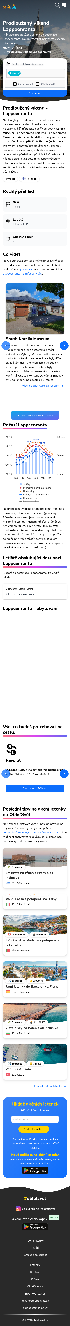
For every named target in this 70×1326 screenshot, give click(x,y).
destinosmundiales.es (35, 1301)
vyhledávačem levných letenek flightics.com (30, 833)
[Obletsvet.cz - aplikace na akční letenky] (35, 1170)
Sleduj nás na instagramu (38, 1209)
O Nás (35, 1279)
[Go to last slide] (5, 345)
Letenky (35, 1265)
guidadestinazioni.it (35, 1308)
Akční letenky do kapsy (35, 1219)
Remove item (18, 73)
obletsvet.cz (40, 1320)
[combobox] (35, 73)
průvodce (26, 269)
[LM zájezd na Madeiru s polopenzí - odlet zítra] (35, 925)
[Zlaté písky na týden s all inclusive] (35, 1013)
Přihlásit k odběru (34, 1129)
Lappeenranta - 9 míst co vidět (22, 274)
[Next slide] (64, 345)
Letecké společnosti (35, 1255)
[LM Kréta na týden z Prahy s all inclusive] (35, 858)
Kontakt (35, 1272)
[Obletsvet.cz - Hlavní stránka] (9, 5)
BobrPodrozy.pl (35, 1294)
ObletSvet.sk (35, 1286)
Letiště (35, 1248)
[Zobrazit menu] (64, 5)
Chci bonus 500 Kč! (35, 789)
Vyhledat (35, 93)
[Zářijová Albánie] (35, 1054)
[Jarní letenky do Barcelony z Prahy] (35, 971)
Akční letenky (35, 1241)
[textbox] (22, 73)
